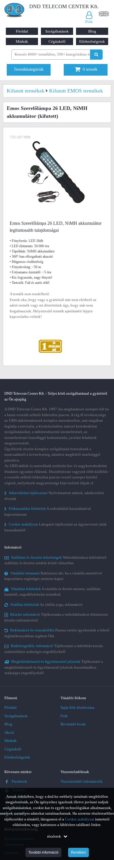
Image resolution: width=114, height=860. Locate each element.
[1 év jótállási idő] (50, 341)
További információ (43, 852)
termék (90, 69)
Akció (9, 732)
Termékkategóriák (29, 69)
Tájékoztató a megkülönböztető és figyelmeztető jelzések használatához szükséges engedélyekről (53, 667)
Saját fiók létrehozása (77, 707)
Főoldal (22, 31)
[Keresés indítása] (96, 54)
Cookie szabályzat (79, 819)
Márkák (22, 41)
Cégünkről (57, 41)
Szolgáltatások (57, 31)
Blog (92, 31)
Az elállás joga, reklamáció (46, 604)
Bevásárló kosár (73, 724)
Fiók (64, 716)
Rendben (78, 852)
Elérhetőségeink (92, 41)
